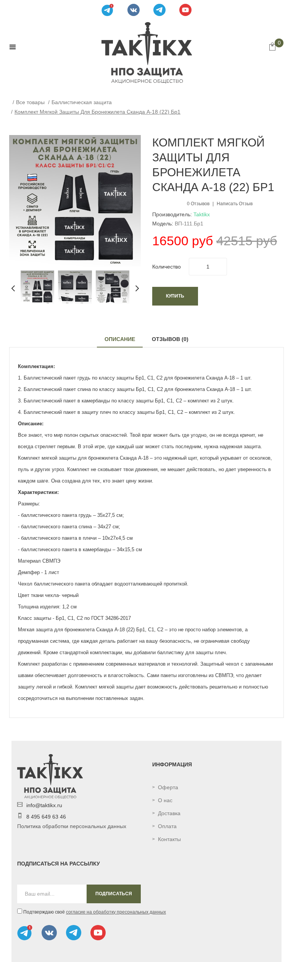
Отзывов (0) (170, 339)
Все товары (30, 102)
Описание (120, 339)
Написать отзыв (235, 203)
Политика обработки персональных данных (71, 826)
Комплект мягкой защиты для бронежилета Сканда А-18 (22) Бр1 (97, 112)
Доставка (169, 813)
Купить (175, 296)
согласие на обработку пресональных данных (116, 912)
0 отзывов (198, 203)
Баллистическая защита (82, 102)
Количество (166, 267)
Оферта (168, 787)
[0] (272, 47)
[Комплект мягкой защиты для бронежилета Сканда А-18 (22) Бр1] (37, 287)
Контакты (169, 839)
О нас (165, 800)
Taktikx (201, 214)
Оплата (167, 826)
